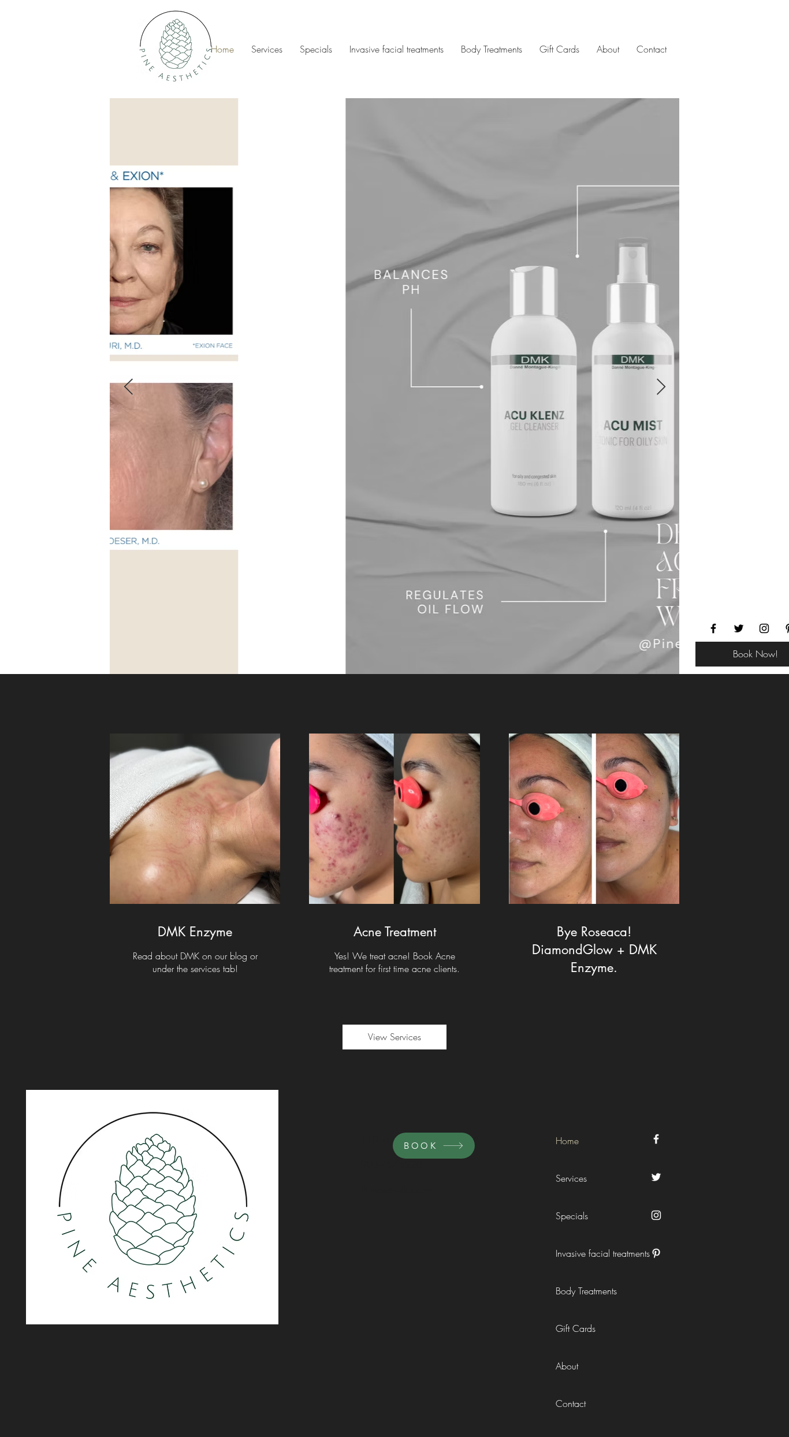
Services (571, 1178)
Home (567, 1140)
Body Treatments (582, 1291)
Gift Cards (576, 1328)
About (567, 1366)
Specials (572, 1215)
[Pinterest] (656, 1253)
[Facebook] (713, 628)
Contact (571, 1403)
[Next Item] (661, 387)
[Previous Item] (128, 387)
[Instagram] (764, 628)
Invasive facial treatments (582, 1253)
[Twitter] (738, 628)
